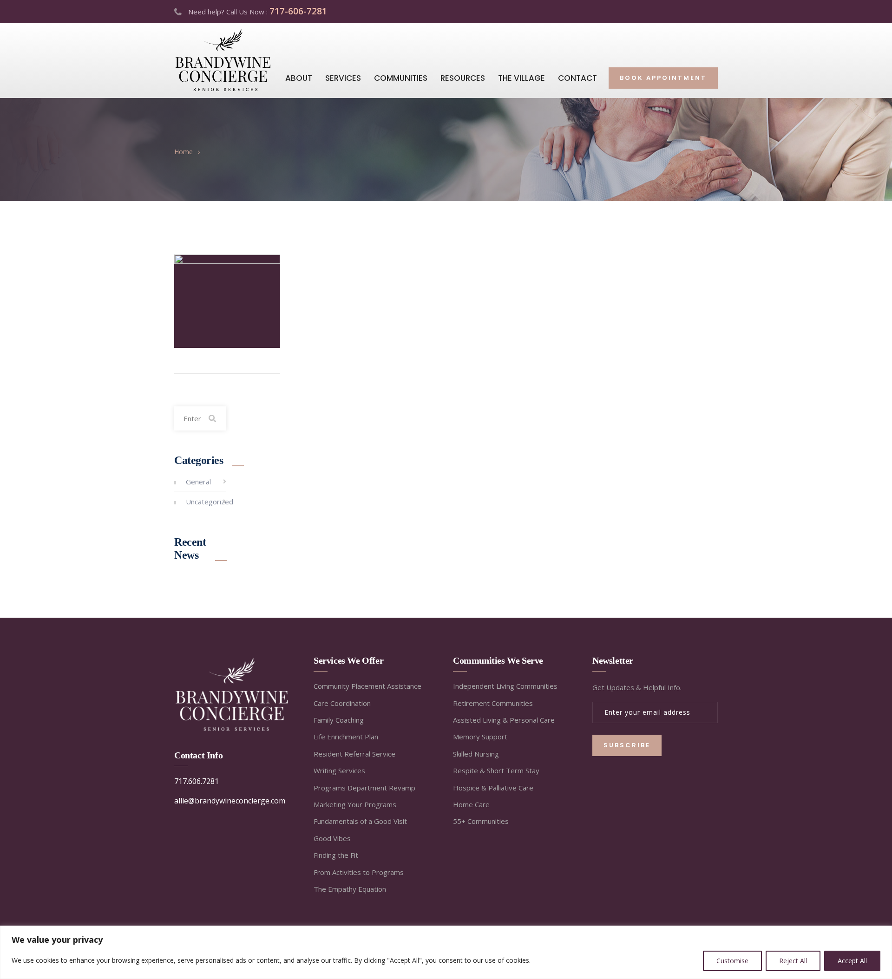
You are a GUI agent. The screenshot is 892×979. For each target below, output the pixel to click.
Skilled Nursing (476, 753)
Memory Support (480, 736)
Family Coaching (339, 719)
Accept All (852, 960)
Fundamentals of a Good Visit (360, 821)
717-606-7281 (298, 11)
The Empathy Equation (350, 889)
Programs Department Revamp (364, 787)
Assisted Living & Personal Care (504, 719)
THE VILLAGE (521, 78)
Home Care (471, 804)
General (198, 481)
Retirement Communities (493, 703)
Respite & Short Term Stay (496, 770)
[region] (446, 952)
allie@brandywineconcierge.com (229, 801)
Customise (732, 960)
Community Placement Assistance (367, 686)
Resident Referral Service (354, 753)
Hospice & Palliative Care (493, 787)
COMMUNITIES (400, 78)
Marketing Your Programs (355, 804)
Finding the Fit (336, 855)
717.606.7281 (196, 781)
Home (183, 151)
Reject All (793, 960)
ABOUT (298, 78)
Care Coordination (342, 703)
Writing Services (339, 770)
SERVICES (343, 78)
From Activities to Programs (359, 872)
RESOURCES (462, 78)
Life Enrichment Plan (346, 736)
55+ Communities (481, 821)
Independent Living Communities (505, 686)
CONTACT (577, 78)
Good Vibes (332, 838)
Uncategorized (209, 501)
